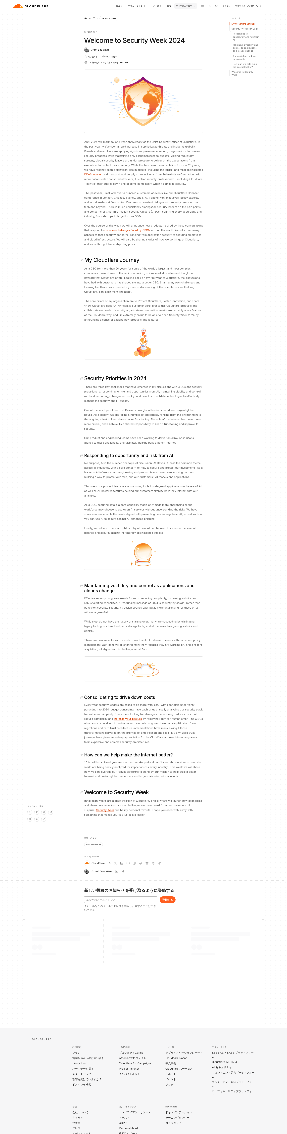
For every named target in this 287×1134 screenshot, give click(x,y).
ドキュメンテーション (178, 1112)
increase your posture (128, 718)
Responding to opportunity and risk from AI (246, 36)
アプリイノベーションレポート (184, 1052)
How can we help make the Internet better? (245, 65)
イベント (170, 1079)
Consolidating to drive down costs (244, 57)
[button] (143, 343)
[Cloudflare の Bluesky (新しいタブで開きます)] (146, 863)
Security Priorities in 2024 (245, 28)
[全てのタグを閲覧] (201, 18)
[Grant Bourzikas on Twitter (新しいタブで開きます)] (122, 871)
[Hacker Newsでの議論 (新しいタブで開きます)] (29, 812)
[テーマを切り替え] (210, 6)
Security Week (108, 18)
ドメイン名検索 (81, 1084)
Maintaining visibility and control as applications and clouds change (245, 47)
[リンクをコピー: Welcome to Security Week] (82, 792)
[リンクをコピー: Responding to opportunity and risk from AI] (82, 455)
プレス (76, 1128)
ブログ (169, 1084)
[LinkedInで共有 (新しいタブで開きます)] (43, 812)
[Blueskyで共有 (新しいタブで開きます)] (50, 812)
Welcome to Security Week (242, 73)
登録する (167, 899)
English (124, 62)
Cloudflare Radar (176, 1058)
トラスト (124, 1117)
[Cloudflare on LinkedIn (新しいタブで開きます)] (121, 863)
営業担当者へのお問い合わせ (248, 6)
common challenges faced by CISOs (127, 230)
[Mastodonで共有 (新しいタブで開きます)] (29, 819)
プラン (76, 1052)
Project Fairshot (129, 1068)
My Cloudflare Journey (243, 23)
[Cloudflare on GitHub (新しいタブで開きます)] (140, 863)
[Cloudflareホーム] (31, 6)
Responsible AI (128, 1128)
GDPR (123, 1123)
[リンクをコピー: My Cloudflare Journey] (82, 260)
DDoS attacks (92, 174)
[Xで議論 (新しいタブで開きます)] (36, 812)
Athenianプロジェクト (132, 1058)
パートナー (79, 1063)
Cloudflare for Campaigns (135, 1063)
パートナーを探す (83, 1068)
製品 (118, 5)
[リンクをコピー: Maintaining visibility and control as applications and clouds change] (82, 585)
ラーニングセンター (177, 1117)
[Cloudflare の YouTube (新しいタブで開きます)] (128, 863)
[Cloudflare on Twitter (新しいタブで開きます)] (115, 863)
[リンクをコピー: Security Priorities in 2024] (82, 378)
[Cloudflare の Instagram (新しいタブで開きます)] (134, 863)
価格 (169, 5)
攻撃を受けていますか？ (87, 1079)
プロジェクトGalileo (131, 1052)
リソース (154, 5)
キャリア (77, 1117)
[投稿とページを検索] (216, 6)
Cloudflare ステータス (179, 1068)
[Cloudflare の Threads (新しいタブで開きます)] (153, 863)
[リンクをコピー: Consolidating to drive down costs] (82, 697)
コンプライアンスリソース (135, 1112)
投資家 (76, 1123)
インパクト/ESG (129, 1074)
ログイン (226, 6)
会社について (80, 1112)
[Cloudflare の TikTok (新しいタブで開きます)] (159, 863)
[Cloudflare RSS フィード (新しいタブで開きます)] (109, 863)
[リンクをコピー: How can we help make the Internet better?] (82, 754)
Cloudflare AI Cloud (224, 1062)
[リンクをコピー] (43, 819)
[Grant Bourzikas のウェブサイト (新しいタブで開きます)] (116, 871)
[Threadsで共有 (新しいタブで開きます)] (36, 819)
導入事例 (170, 1063)
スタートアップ (81, 1074)
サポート (170, 1074)
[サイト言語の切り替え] (202, 6)
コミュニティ (173, 1123)
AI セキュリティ (222, 1067)
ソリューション (135, 5)
